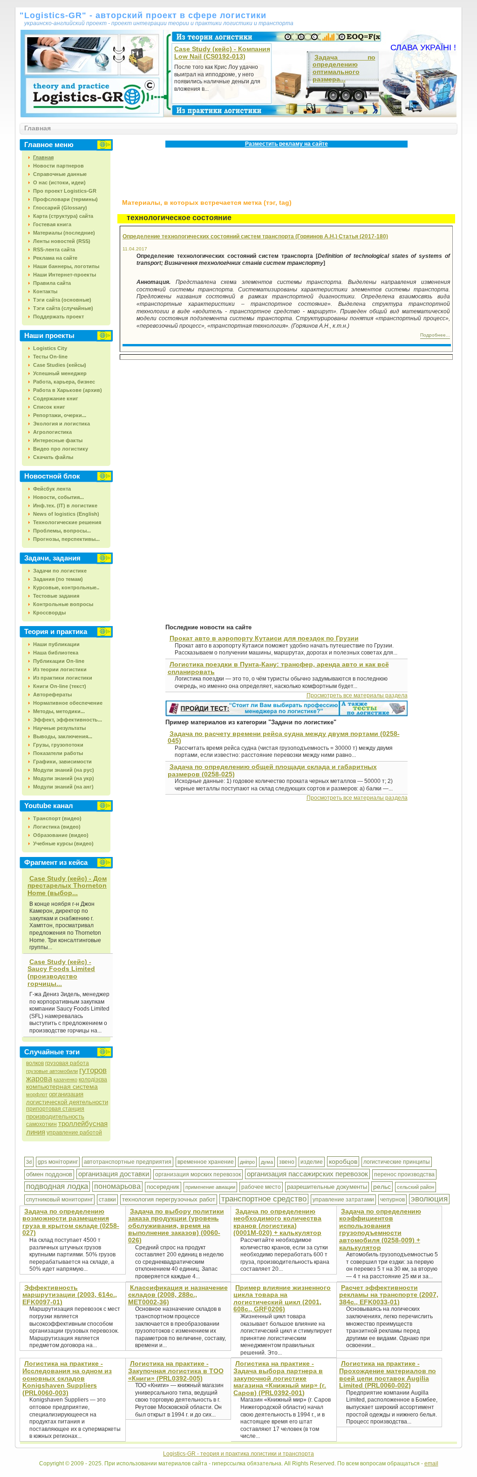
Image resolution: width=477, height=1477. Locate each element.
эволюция (429, 1198)
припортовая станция (55, 1109)
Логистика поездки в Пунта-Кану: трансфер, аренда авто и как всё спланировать (278, 668)
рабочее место (261, 1187)
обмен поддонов (49, 1174)
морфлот (37, 1094)
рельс (382, 1186)
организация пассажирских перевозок (307, 1174)
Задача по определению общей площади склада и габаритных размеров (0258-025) (272, 770)
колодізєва (93, 1079)
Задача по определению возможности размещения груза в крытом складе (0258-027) (70, 1222)
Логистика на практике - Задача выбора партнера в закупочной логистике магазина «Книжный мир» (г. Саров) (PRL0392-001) (279, 1378)
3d (29, 1162)
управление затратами (343, 1199)
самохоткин (41, 1124)
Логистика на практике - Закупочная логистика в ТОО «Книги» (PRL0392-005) (176, 1371)
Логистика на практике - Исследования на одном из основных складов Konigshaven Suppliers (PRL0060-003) (67, 1378)
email (431, 1463)
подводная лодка (57, 1186)
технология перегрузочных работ (168, 1199)
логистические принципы (396, 1162)
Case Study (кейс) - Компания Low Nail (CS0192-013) (222, 52)
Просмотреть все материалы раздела (357, 695)
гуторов (93, 1070)
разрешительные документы (327, 1186)
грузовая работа (67, 1063)
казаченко (65, 1079)
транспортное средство (264, 1198)
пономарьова (117, 1186)
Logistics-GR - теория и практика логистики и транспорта (238, 1453)
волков (35, 1063)
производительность (55, 1116)
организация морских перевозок (198, 1174)
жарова (39, 1079)
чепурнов (392, 1199)
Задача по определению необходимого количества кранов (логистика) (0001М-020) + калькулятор (277, 1222)
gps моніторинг (58, 1162)
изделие (311, 1162)
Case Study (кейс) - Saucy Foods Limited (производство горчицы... (61, 972)
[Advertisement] (287, 171)
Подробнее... (435, 334)
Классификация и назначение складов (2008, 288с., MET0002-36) (178, 1295)
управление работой (74, 1132)
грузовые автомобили (52, 1071)
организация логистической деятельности (67, 1098)
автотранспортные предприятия (127, 1162)
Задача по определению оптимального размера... (344, 68)
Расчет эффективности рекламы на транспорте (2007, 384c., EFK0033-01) (388, 1295)
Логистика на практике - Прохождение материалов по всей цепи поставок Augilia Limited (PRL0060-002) (387, 1374)
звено (286, 1162)
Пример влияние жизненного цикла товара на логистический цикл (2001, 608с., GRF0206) (282, 1298)
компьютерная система (62, 1086)
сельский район (415, 1187)
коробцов (343, 1161)
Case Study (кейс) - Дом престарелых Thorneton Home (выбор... (67, 886)
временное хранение (205, 1162)
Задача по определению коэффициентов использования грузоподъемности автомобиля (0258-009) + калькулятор (380, 1229)
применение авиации (210, 1187)
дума (267, 1162)
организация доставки (113, 1174)
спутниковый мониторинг (59, 1199)
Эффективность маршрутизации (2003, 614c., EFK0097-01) (69, 1295)
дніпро (247, 1162)
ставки (107, 1199)
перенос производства (404, 1174)
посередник (163, 1186)
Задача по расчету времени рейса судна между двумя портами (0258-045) (284, 737)
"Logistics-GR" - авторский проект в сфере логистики (143, 15)
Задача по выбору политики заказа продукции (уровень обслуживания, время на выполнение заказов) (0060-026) (176, 1225)
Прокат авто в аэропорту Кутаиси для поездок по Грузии (264, 638)
